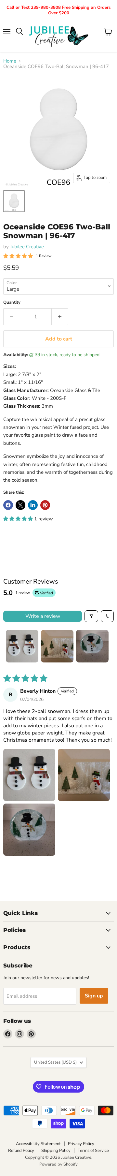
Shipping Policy (56, 1151)
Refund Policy (21, 1151)
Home (9, 61)
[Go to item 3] (92, 646)
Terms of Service (93, 1151)
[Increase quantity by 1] (60, 316)
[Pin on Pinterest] (45, 505)
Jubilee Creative (27, 246)
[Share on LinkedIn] (33, 505)
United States (55, 1062)
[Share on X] (20, 505)
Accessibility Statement (38, 1144)
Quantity (11, 302)
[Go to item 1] (22, 646)
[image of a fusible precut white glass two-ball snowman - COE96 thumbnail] (14, 201)
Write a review (42, 616)
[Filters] (91, 616)
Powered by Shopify (58, 1164)
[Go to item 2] (57, 646)
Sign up (94, 995)
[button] (18, 518)
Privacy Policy (81, 1144)
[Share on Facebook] (8, 505)
